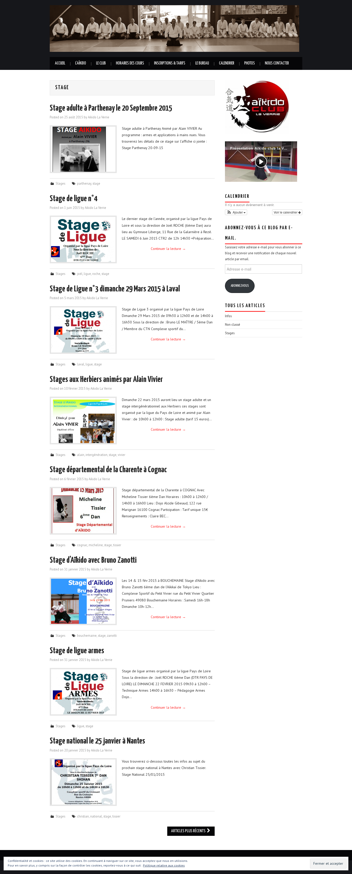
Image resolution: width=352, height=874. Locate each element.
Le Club (101, 63)
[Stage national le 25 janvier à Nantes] (83, 782)
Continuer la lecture (168, 248)
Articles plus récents (188, 831)
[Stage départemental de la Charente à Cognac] (83, 510)
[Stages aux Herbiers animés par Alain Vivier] (83, 420)
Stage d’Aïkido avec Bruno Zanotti (93, 560)
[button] (236, 212)
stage (96, 183)
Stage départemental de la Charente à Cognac (108, 470)
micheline (96, 545)
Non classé (232, 324)
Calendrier (226, 63)
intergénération (96, 455)
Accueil (60, 63)
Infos (228, 316)
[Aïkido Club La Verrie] (174, 28)
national (96, 816)
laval (80, 364)
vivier (121, 455)
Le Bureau (202, 63)
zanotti (112, 635)
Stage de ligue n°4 (73, 199)
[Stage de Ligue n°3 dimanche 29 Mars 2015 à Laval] (83, 330)
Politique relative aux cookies (164, 865)
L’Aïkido (80, 63)
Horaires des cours (130, 63)
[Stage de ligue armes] (83, 691)
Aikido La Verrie (98, 117)
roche (96, 274)
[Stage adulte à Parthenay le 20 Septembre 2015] (83, 149)
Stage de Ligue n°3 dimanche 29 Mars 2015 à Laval (115, 289)
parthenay (84, 183)
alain (80, 455)
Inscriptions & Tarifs (169, 63)
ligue (87, 274)
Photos (249, 63)
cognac (82, 545)
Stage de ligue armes (77, 651)
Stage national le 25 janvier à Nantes (97, 741)
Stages (60, 183)
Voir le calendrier (286, 212)
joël (79, 274)
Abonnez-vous (240, 286)
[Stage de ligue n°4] (83, 239)
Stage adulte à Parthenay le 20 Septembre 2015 (111, 108)
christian (83, 816)
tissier (117, 545)
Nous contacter (277, 63)
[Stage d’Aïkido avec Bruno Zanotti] (83, 601)
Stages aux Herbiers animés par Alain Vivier (106, 379)
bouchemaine (87, 635)
